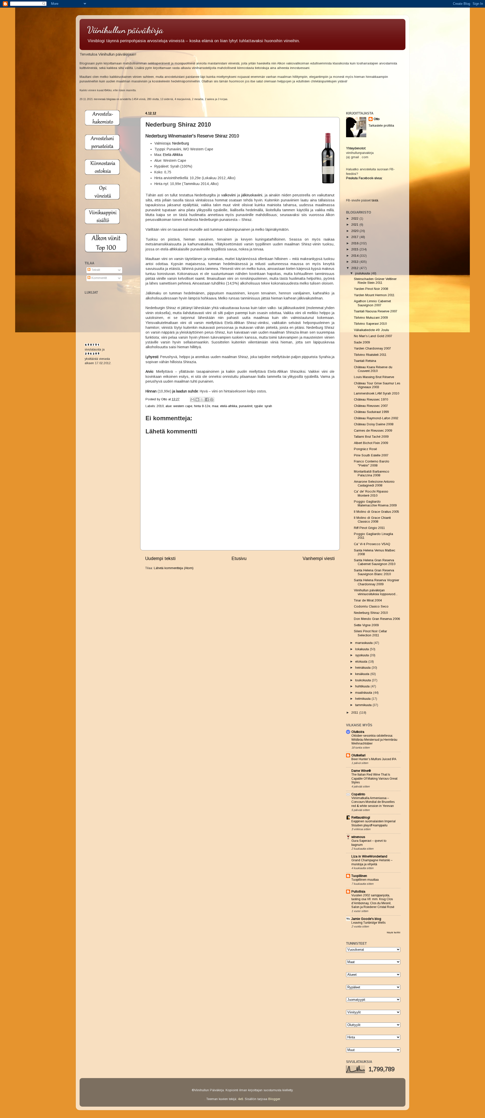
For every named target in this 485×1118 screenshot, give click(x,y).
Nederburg (180, 143)
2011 (355, 712)
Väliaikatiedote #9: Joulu (371, 330)
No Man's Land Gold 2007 (373, 336)
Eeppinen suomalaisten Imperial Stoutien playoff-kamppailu (373, 823)
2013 (355, 262)
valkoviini (228, 195)
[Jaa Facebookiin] (206, 399)
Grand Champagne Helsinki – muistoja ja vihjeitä (372, 862)
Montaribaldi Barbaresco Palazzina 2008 (371, 473)
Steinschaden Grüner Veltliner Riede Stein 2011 (375, 281)
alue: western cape (178, 406)
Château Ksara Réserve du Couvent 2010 (373, 369)
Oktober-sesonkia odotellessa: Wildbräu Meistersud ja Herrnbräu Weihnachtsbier (374, 739)
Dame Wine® (361, 771)
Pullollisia (358, 891)
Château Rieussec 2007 (371, 406)
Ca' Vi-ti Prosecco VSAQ (372, 544)
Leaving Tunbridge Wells (368, 922)
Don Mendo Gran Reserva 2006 (377, 619)
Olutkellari (358, 755)
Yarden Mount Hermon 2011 (374, 295)
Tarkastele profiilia (381, 125)
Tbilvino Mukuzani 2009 (371, 317)
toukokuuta (363, 680)
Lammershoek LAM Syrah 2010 (376, 393)
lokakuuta (362, 649)
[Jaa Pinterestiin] (211, 399)
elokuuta (361, 661)
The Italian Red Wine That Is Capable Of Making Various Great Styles (374, 778)
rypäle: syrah (263, 406)
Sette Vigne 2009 (366, 625)
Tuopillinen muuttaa (365, 879)
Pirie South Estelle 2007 (371, 455)
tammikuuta (364, 705)
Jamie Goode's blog (366, 919)
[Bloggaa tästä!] (197, 399)
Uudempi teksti (160, 558)
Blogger (274, 1099)
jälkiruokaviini (251, 195)
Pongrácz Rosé (365, 449)
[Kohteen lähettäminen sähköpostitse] (192, 399)
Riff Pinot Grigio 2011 (369, 528)
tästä (375, 200)
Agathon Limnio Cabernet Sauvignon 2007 (372, 303)
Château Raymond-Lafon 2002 (376, 418)
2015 (355, 249)
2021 (355, 224)
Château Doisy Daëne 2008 (373, 424)
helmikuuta (363, 699)
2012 (355, 268)
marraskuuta (364, 643)
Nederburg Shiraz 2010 (371, 613)
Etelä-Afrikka (173, 155)
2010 (160, 406)
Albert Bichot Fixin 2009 (371, 443)
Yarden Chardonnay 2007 (372, 348)
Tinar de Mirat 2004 (368, 600)
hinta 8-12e (202, 406)
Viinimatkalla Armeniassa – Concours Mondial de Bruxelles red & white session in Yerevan (373, 802)
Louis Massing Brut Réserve (374, 377)
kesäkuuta (362, 674)
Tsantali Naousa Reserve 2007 (375, 311)
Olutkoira (357, 732)
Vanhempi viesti (319, 558)
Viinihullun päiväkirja (125, 30)
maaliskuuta (364, 692)
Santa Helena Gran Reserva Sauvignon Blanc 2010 (374, 572)
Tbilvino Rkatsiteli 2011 (370, 355)
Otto (164, 399)
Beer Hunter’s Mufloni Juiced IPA (373, 759)
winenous (358, 837)
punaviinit (245, 406)
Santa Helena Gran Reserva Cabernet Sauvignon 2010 (374, 562)
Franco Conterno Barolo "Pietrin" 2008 (371, 463)
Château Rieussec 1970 (371, 399)
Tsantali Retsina (365, 361)
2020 (355, 231)
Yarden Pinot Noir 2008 (371, 289)
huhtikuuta (363, 686)
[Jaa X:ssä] (202, 399)
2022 (355, 218)
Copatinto (358, 794)
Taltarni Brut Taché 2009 (371, 436)
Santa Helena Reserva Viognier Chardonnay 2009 (376, 582)
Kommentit (98, 278)
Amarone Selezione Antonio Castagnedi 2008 (374, 483)
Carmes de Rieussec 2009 (373, 430)
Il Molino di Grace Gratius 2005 (376, 512)
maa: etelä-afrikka (224, 406)
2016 (355, 243)
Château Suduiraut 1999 (371, 412)
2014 (355, 256)
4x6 (240, 1099)
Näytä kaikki (393, 932)
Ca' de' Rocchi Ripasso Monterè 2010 (371, 493)
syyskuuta (362, 655)
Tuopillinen (359, 876)
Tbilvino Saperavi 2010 (370, 323)
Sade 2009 (362, 342)
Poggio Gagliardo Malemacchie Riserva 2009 (375, 503)
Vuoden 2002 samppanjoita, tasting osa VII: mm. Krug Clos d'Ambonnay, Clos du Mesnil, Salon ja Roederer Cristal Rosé (372, 901)
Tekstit (95, 270)
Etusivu (239, 558)
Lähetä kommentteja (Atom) (173, 568)
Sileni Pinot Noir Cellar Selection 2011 (370, 633)
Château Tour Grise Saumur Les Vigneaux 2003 (377, 385)
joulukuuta (363, 273)
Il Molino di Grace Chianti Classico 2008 (372, 519)
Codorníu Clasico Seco (371, 606)
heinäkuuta (363, 667)
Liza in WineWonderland (369, 856)
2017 (355, 237)
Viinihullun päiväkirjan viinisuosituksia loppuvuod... (376, 592)
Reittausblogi (360, 817)
